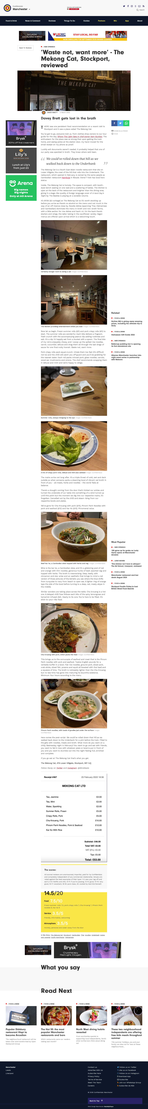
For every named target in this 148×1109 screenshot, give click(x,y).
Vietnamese (69, 937)
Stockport (67, 935)
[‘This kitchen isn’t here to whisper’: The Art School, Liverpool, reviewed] (126, 563)
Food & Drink (11, 21)
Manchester (11, 1067)
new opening (45, 937)
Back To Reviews (25, 48)
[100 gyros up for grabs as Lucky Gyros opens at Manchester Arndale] (126, 551)
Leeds (8, 1070)
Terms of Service (95, 1079)
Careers (91, 1086)
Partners (101, 21)
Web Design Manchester (96, 1106)
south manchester (57, 937)
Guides (86, 21)
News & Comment (32, 21)
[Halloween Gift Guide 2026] (126, 333)
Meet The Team (94, 1083)
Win (115, 21)
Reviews (52, 21)
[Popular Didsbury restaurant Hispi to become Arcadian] (21, 1025)
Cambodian (76, 935)
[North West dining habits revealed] (91, 1025)
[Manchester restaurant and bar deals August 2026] (126, 574)
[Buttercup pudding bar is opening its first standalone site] (126, 343)
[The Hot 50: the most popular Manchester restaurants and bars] (56, 1025)
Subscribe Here (94, 1073)
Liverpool (9, 1073)
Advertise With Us (95, 1070)
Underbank (95, 935)
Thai (82, 935)
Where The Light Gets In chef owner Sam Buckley (80, 136)
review (102, 935)
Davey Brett (52, 112)
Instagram (71, 768)
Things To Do (69, 21)
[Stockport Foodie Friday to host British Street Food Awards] (126, 586)
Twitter (59, 768)
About (139, 21)
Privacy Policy (93, 1076)
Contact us (92, 1067)
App (127, 21)
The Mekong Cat (57, 935)
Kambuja (66, 178)
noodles (88, 935)
